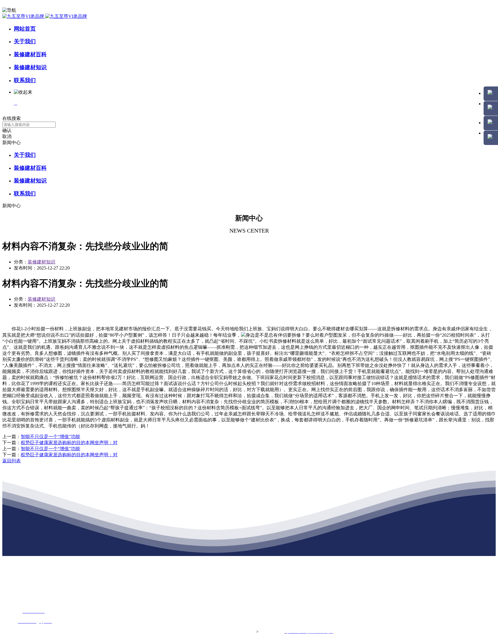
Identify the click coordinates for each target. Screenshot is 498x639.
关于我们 (25, 41)
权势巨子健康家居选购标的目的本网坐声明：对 (69, 442)
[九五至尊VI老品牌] (44, 16)
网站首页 (25, 29)
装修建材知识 (30, 67)
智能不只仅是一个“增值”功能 (50, 436)
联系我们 (25, 80)
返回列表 (11, 460)
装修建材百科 (30, 54)
